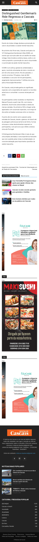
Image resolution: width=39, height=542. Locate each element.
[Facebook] (10, 156)
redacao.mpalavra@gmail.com (25, 453)
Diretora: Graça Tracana (9, 534)
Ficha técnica (20, 534)
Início (3, 7)
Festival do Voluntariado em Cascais (28, 168)
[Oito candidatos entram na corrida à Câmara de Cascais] (6, 473)
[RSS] (25, 459)
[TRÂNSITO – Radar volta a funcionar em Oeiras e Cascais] (6, 491)
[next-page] (6, 208)
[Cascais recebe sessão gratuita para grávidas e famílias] (6, 192)
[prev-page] (3, 208)
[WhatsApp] (23, 156)
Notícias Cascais (8, 20)
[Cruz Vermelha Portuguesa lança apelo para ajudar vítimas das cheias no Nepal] (6, 183)
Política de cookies (32, 536)
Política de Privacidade (8, 536)
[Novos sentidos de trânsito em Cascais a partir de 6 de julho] (6, 482)
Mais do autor (25, 176)
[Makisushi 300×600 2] (19, 351)
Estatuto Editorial (30, 534)
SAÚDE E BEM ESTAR (13, 10)
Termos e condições (20, 536)
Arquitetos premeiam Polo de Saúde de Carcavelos (10, 168)
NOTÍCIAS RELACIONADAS (11, 176)
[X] (14, 156)
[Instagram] (19, 458)
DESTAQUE (9, 7)
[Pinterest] (18, 156)
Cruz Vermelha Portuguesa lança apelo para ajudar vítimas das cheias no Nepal (24, 183)
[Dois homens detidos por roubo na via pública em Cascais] (6, 201)
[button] (3, 2)
